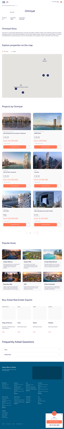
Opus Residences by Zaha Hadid (43, 211)
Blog (39, 402)
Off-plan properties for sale (6, 388)
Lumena (36, 172)
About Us (39, 398)
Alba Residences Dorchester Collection (14, 133)
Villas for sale (4, 385)
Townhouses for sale (5, 387)
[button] (21, 85)
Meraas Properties (5, 417)
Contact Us (40, 399)
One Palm (6, 211)
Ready (14, 51)
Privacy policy (8, 423)
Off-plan (6, 51)
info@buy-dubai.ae (19, 423)
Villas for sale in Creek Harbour (31, 388)
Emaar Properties (5, 412)
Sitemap (13, 423)
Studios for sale (16, 398)
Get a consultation (54, 421)
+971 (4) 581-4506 (5, 370)
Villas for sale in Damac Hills (30, 386)
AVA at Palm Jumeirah (9, 172)
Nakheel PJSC (4, 416)
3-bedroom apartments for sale (19, 402)
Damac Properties (5, 413)
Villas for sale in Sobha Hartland (31, 389)
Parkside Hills (28, 399)
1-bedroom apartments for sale (19, 399)
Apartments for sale (5, 384)
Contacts (3, 423)
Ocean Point (28, 398)
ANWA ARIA (37, 133)
